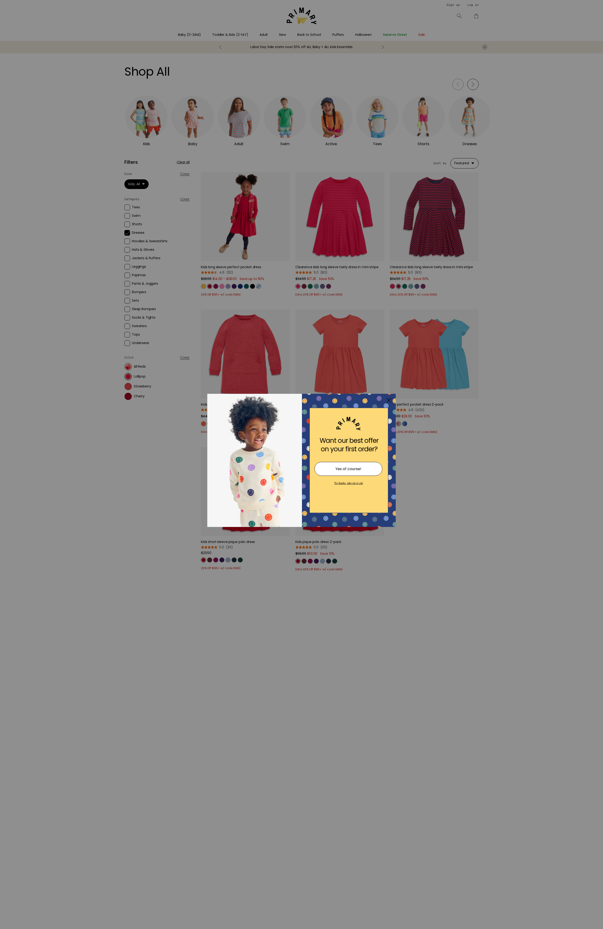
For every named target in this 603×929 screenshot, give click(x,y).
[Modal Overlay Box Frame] (301, 464)
